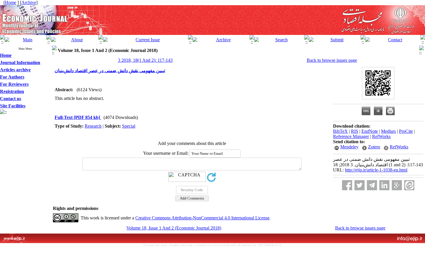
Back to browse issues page (332, 60)
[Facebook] (347, 185)
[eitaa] (409, 185)
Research (93, 126)
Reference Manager (351, 136)
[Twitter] (359, 185)
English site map (181, 245)
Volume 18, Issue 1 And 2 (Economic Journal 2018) (173, 227)
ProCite (406, 131)
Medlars (388, 131)
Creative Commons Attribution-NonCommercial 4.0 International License (202, 217)
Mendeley (349, 146)
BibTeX (340, 131)
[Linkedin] (384, 185)
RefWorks (381, 136)
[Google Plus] (397, 185)
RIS (354, 131)
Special (128, 126)
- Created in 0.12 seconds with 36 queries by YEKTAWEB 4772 (237, 245)
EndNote (369, 131)
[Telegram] (372, 185)
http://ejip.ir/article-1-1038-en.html (376, 169)
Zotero (374, 146)
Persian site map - (156, 245)
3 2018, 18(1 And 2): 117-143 (145, 60)
